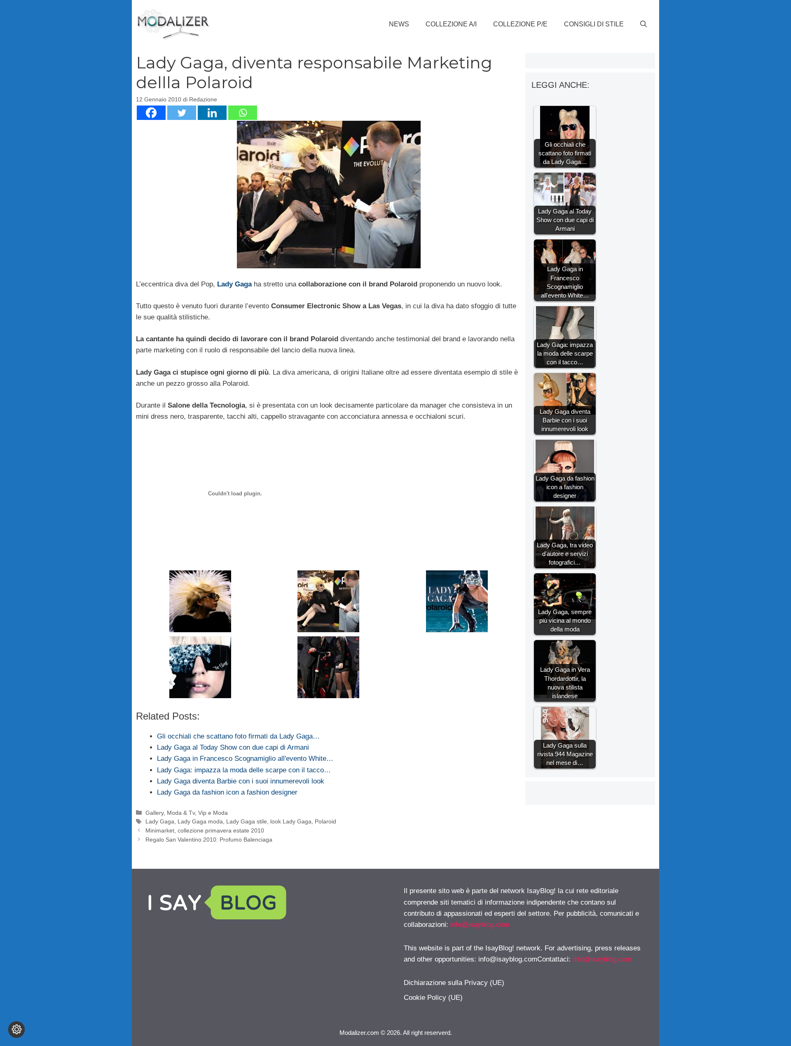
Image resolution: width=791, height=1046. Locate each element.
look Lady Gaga (290, 821)
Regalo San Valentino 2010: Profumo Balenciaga (208, 839)
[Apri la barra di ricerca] (643, 24)
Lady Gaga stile (246, 821)
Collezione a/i (451, 24)
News (399, 24)
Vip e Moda (213, 812)
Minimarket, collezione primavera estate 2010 (204, 830)
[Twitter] (181, 113)
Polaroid (325, 821)
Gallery (154, 812)
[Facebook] (151, 113)
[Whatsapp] (242, 113)
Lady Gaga (234, 284)
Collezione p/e (520, 24)
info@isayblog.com (479, 925)
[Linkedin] (212, 113)
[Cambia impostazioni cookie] (16, 1029)
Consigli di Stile (594, 24)
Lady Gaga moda (200, 821)
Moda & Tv (181, 812)
